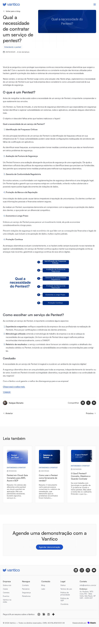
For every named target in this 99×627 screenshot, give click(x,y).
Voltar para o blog (13, 11)
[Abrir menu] (94, 4)
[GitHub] (88, 570)
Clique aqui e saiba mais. (14, 386)
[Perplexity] (48, 614)
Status (63, 585)
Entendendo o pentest (12, 47)
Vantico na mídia (7, 601)
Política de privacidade (65, 593)
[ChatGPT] (38, 614)
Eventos (6, 596)
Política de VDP (64, 599)
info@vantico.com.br (88, 585)
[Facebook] (94, 403)
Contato (25, 585)
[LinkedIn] (83, 403)
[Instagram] (82, 570)
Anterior (9, 413)
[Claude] (43, 614)
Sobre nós (7, 585)
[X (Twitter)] (88, 403)
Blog (43, 585)
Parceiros (25, 589)
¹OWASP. (7, 392)
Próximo (89, 413)
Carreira (6, 592)
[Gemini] (53, 614)
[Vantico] (11, 4)
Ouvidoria (64, 604)
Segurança (26, 592)
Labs (43, 589)
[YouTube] (94, 570)
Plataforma (26, 596)
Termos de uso (66, 589)
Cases (5, 589)
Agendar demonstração (49, 547)
